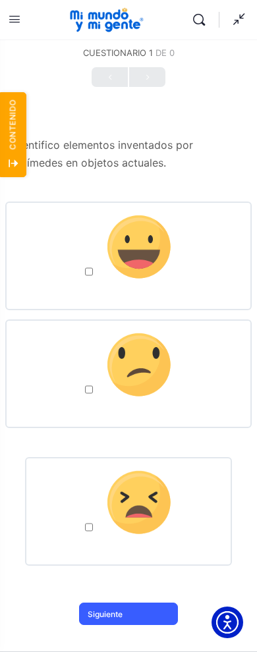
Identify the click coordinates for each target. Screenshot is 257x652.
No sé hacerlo (128, 544)
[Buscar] (202, 20)
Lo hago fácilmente (128, 288)
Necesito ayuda (128, 406)
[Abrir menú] (14, 19)
